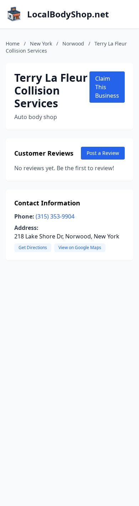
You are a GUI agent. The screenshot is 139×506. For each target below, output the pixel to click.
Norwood (73, 43)
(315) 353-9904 (55, 216)
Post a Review (103, 153)
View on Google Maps (79, 247)
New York (41, 43)
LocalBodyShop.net (68, 14)
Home (13, 43)
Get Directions (33, 247)
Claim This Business (107, 87)
